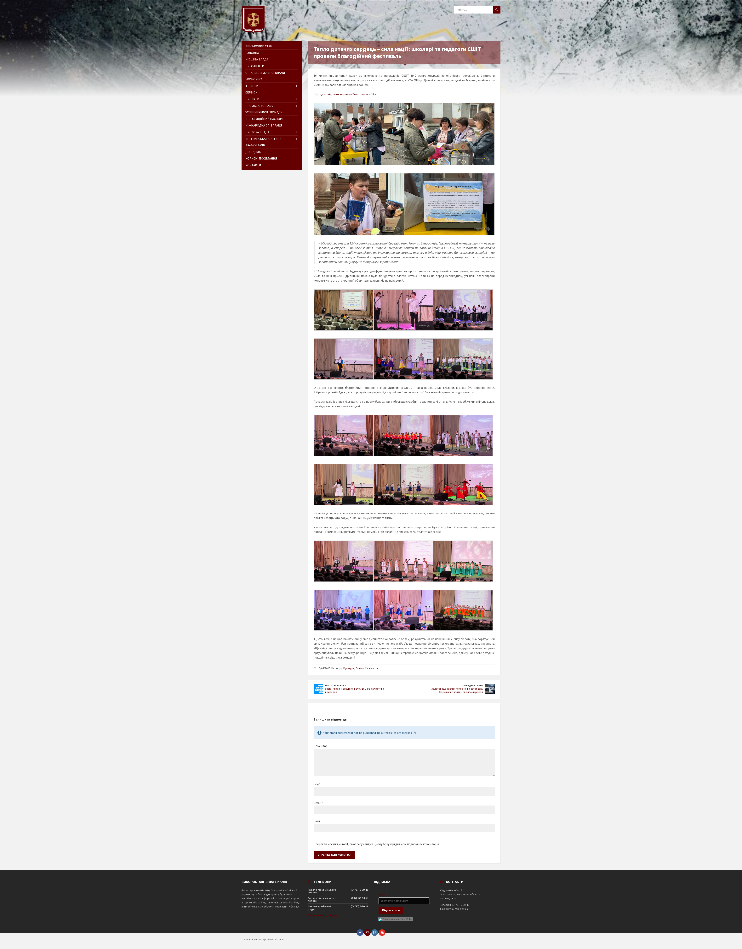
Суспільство (372, 668)
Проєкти (252, 99)
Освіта (360, 668)
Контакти (253, 165)
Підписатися (391, 910)
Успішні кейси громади (264, 112)
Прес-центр (254, 66)
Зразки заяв (255, 145)
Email (318, 803)
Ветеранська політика (263, 139)
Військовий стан (258, 46)
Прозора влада (257, 132)
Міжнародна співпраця (263, 125)
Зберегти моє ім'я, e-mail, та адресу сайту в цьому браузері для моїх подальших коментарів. (377, 844)
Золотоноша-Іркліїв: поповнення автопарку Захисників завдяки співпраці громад (457, 690)
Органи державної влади (265, 73)
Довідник (253, 152)
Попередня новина (472, 685)
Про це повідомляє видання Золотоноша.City (345, 94)
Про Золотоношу (259, 106)
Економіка (253, 79)
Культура (348, 668)
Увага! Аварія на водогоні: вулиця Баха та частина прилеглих (354, 690)
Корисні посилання (261, 158)
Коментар (321, 746)
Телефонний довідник (322, 915)
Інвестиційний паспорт (264, 119)
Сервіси (251, 92)
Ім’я (317, 784)
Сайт (317, 821)
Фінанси (251, 86)
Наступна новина (335, 685)
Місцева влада (256, 59)
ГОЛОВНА (252, 53)
